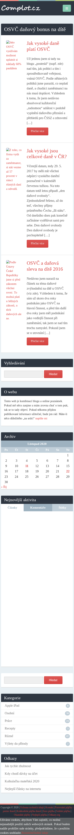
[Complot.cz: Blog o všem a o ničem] (21, 8)
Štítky (62, 507)
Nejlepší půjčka (39, 814)
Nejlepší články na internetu (23, 789)
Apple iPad (12, 705)
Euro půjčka (48, 811)
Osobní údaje (40, 832)
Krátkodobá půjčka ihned (29, 811)
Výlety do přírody (16, 743)
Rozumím (27, 832)
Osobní (9, 713)
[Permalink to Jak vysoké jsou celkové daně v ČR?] (14, 169)
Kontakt (49, 807)
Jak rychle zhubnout (18, 766)
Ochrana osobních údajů (32, 807)
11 (26, 466)
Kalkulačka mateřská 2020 (22, 781)
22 (67, 471)
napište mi (41, 418)
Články (12, 507)
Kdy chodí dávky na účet (21, 773)
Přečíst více (37, 131)
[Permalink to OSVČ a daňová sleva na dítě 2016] (14, 290)
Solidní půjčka (63, 811)
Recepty (10, 728)
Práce (8, 721)
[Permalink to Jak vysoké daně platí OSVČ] (14, 55)
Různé (9, 736)
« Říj (4, 486)
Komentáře (38, 507)
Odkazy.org (54, 814)
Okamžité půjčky (22, 814)
